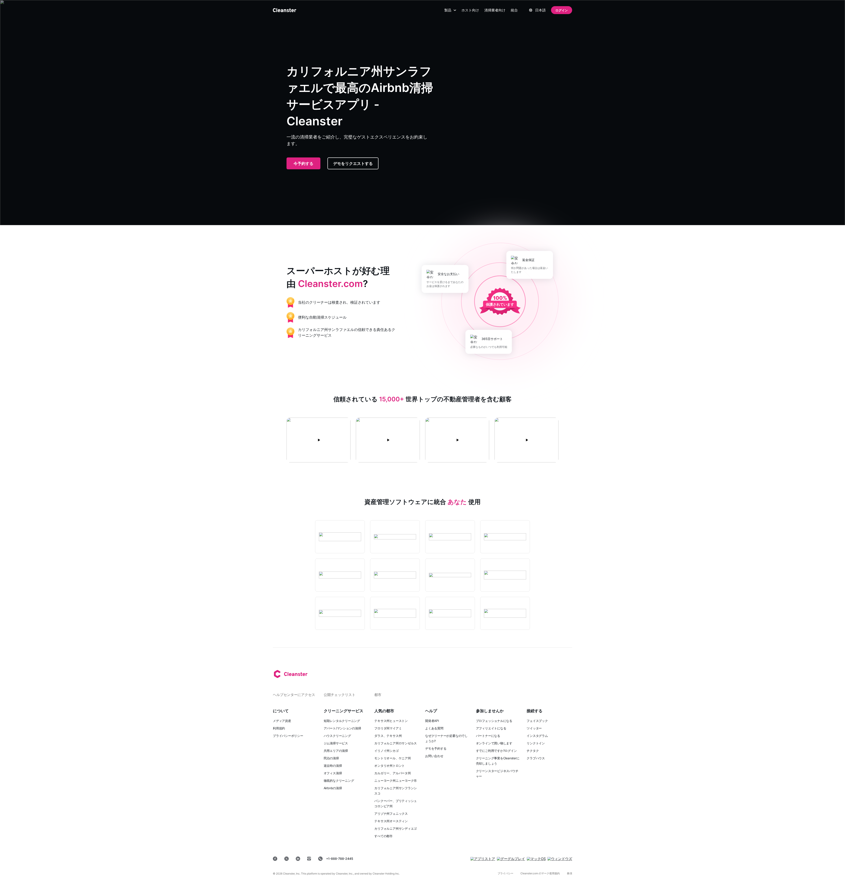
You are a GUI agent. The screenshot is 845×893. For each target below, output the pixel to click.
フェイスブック (537, 721)
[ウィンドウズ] (559, 858)
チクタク (533, 750)
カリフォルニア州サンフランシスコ (395, 790)
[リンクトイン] (298, 858)
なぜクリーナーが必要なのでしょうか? (446, 738)
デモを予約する (435, 748)
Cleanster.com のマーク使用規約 (540, 873)
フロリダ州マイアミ (388, 728)
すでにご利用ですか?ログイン (496, 750)
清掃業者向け (494, 10)
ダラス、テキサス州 (388, 736)
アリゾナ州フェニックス (391, 813)
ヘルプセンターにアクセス (294, 694)
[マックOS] (536, 858)
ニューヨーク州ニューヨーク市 (395, 780)
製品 (447, 10)
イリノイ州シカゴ (386, 750)
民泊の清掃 (331, 758)
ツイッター (534, 728)
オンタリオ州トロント (389, 765)
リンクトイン (536, 743)
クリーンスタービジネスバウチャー (497, 773)
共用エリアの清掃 (336, 750)
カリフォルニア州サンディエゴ (395, 828)
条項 (569, 873)
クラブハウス (536, 758)
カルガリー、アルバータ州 (392, 773)
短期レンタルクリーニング (342, 721)
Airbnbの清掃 (333, 788)
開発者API (432, 721)
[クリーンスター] (284, 10)
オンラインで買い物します (494, 743)
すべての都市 (383, 836)
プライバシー (505, 873)
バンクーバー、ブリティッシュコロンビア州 (395, 803)
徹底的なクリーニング (339, 780)
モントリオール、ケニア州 (392, 758)
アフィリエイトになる (491, 728)
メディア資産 (282, 721)
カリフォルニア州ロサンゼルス (395, 743)
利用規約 (279, 728)
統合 (514, 10)
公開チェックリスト (339, 694)
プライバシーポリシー (288, 736)
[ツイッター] (286, 858)
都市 (377, 694)
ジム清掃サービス (336, 743)
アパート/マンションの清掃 (342, 728)
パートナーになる (488, 736)
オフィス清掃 (333, 773)
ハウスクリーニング (337, 736)
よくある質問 (434, 728)
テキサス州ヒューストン (391, 721)
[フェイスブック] (275, 858)
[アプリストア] (482, 858)
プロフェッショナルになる (494, 721)
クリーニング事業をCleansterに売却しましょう (498, 760)
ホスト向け (470, 10)
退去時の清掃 (333, 765)
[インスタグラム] (309, 859)
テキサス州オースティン (391, 821)
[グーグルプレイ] (511, 858)
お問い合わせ (434, 756)
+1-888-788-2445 (339, 858)
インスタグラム (537, 736)
